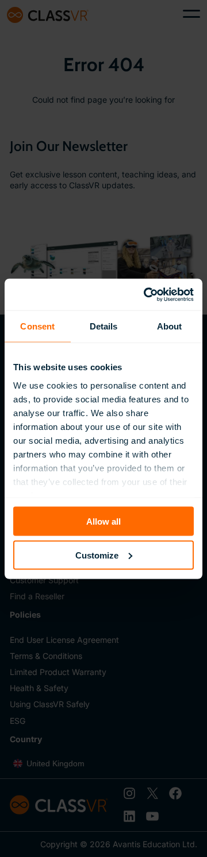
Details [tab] (104, 326)
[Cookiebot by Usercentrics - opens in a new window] (146, 294)
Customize (96, 555)
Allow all (103, 521)
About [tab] (169, 326)
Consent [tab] (37, 326)
